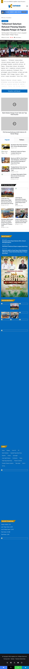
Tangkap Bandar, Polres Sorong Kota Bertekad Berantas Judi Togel (19, 168)
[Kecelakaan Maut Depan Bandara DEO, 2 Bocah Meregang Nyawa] (6, 147)
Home (4, 17)
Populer (7, 140)
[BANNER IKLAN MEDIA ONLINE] (14, 12)
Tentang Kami (6, 658)
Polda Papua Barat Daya (7, 460)
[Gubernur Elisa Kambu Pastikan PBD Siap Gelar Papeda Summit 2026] (21, 213)
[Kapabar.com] (14, 6)
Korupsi (9, 455)
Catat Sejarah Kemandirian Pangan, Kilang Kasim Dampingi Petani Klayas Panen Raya (21, 201)
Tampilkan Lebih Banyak (14, 91)
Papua (21, 458)
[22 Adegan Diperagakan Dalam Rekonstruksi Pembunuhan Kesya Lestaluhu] (6, 176)
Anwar (3, 450)
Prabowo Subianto (18, 460)
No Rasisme (15, 458)
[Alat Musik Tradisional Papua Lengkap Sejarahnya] (6, 153)
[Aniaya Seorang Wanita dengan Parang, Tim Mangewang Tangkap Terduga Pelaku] (5, 322)
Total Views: (4, 532)
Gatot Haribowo (5, 453)
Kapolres (4, 455)
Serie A (23, 463)
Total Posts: (4, 534)
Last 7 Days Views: (5, 527)
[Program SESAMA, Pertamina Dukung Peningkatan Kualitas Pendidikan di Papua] (23, 323)
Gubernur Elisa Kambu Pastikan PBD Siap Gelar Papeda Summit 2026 (21, 221)
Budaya (8, 450)
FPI (18, 450)
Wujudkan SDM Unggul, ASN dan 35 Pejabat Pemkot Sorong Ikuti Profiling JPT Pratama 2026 (7, 222)
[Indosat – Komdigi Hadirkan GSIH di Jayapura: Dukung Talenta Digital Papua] (23, 315)
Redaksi (12, 658)
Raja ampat (18, 463)
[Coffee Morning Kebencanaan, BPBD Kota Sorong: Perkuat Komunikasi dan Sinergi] (7, 192)
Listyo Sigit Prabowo (6, 458)
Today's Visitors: (5, 524)
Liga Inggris (15, 455)
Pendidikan (8, 17)
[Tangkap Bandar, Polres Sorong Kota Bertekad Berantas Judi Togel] (6, 169)
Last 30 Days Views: (6, 529)
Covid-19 (14, 450)
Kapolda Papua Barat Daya (16, 453)
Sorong (3, 465)
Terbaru (21, 140)
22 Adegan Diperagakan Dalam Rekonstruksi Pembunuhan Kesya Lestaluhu (18, 176)
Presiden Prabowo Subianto (7, 463)
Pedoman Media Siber (20, 658)
